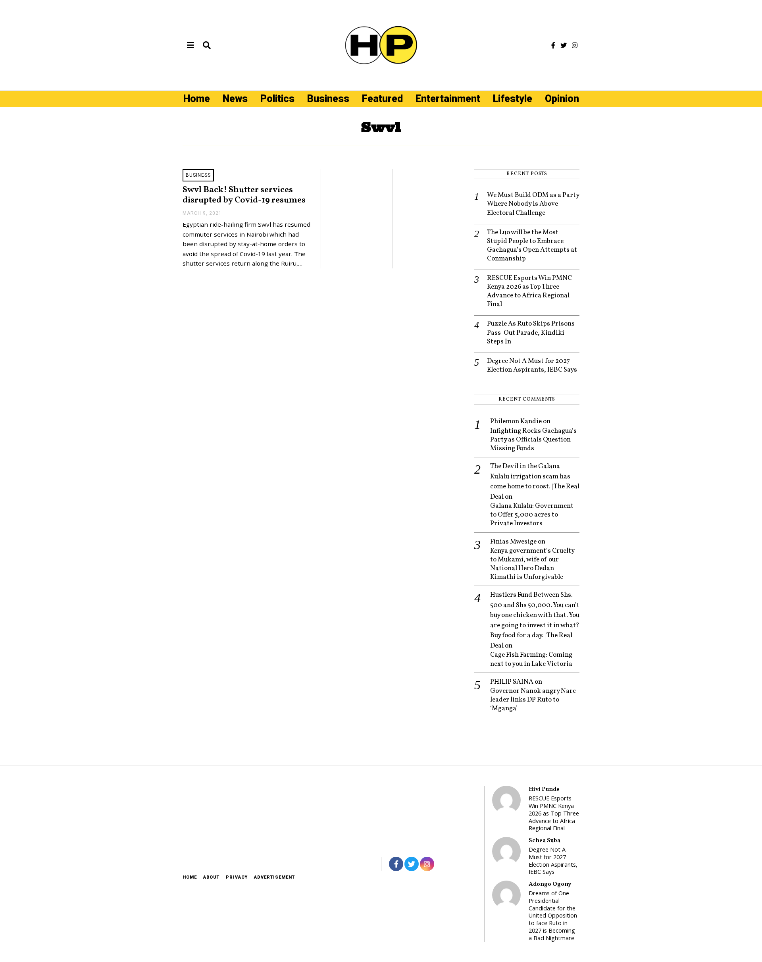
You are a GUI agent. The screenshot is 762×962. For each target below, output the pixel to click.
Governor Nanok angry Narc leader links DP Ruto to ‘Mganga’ (533, 700)
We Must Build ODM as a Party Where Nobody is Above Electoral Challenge (533, 204)
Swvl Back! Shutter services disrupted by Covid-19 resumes (244, 195)
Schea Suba (544, 840)
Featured (382, 98)
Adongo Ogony (550, 884)
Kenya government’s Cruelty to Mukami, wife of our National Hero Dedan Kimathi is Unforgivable (532, 564)
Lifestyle (512, 98)
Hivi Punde (544, 789)
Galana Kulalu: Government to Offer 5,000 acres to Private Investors (531, 515)
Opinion (562, 98)
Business (328, 98)
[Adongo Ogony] (506, 895)
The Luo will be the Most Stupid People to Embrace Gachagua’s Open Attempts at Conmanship (532, 245)
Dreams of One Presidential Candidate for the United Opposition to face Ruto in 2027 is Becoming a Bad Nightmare (553, 916)
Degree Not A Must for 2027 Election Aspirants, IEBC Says (532, 365)
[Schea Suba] (506, 851)
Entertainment (448, 98)
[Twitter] (563, 45)
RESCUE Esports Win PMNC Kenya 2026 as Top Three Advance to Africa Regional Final (529, 291)
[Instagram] (574, 45)
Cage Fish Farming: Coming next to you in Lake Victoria (531, 659)
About (211, 877)
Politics (277, 98)
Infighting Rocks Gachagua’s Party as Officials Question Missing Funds (533, 440)
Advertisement (274, 877)
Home (196, 98)
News (235, 98)
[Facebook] (553, 45)
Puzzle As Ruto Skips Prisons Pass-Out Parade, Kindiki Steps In (531, 333)
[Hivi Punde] (506, 800)
